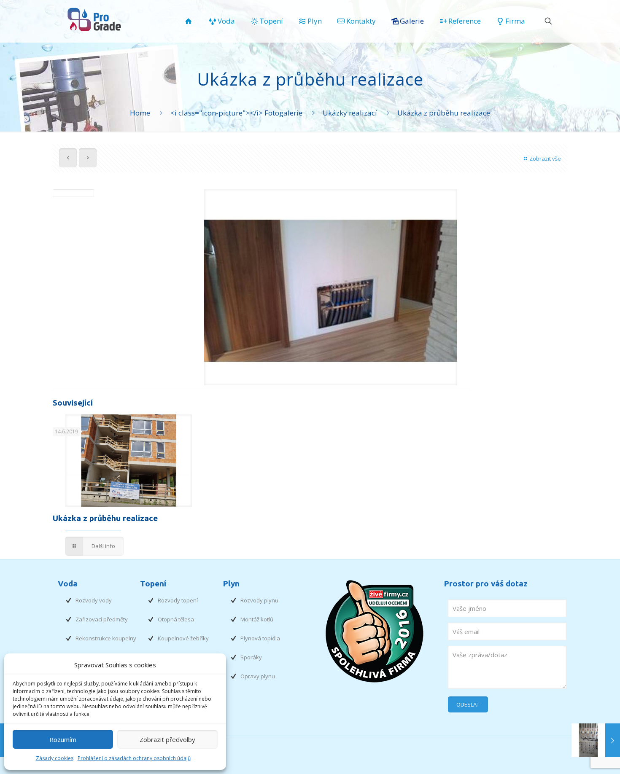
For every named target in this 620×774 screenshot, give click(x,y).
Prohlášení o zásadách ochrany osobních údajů (134, 758)
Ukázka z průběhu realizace (105, 518)
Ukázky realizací (350, 113)
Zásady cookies (54, 758)
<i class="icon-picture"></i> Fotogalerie (236, 113)
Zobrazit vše (545, 158)
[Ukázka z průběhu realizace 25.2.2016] (595, 740)
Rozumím (62, 739)
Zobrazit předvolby (167, 739)
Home (140, 113)
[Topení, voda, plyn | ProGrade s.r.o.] (95, 19)
